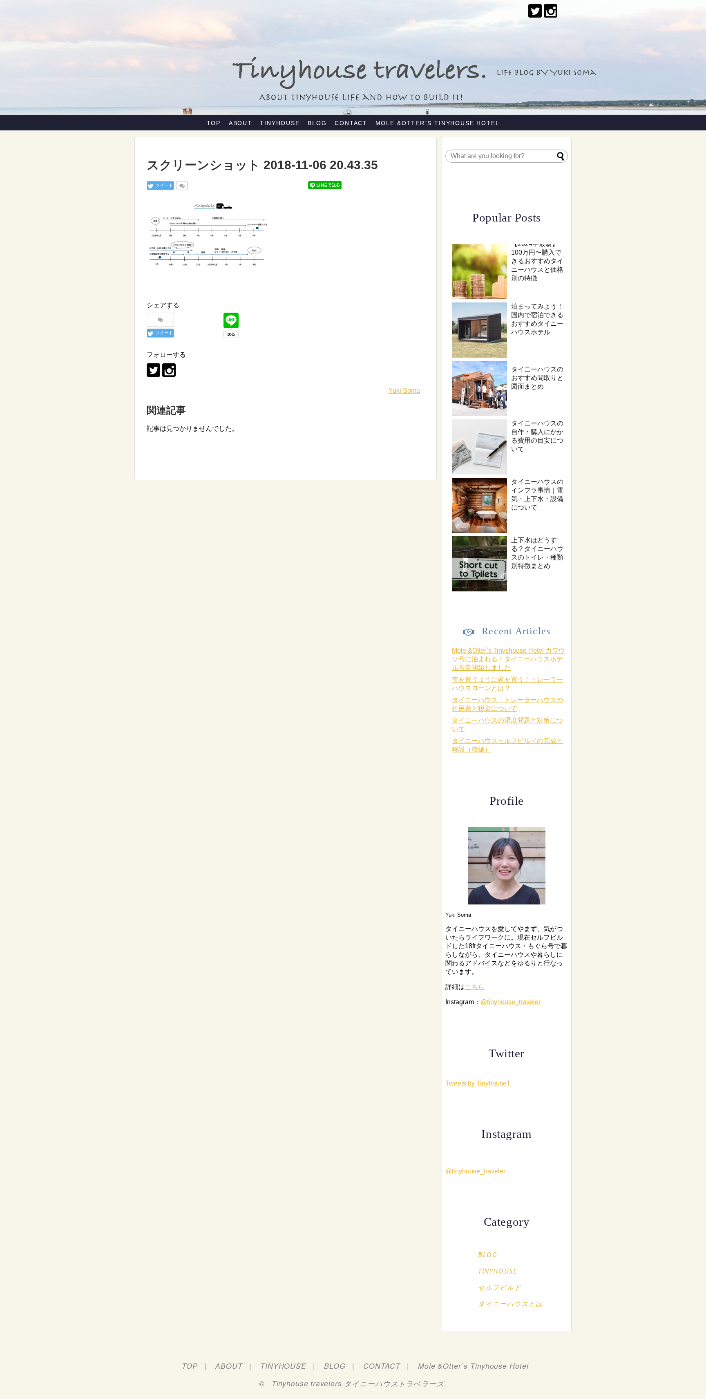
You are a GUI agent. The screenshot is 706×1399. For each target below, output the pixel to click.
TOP (214, 123)
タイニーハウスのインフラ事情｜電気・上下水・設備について (537, 494)
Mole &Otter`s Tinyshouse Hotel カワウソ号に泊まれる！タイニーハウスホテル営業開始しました (508, 659)
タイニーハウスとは (510, 1303)
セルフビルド (499, 1287)
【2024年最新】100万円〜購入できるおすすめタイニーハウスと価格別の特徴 (537, 261)
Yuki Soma (404, 390)
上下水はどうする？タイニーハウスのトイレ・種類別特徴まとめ (537, 553)
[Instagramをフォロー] (550, 11)
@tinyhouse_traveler (510, 1001)
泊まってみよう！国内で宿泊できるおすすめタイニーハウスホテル (537, 319)
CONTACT (351, 123)
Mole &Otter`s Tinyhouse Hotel (437, 123)
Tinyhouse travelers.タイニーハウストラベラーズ (358, 1383)
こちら (475, 986)
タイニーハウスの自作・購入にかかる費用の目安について (537, 436)
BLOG (317, 123)
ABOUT (240, 123)
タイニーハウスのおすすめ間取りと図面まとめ (537, 378)
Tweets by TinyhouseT (478, 1083)
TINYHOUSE (279, 123)
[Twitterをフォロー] (535, 11)
